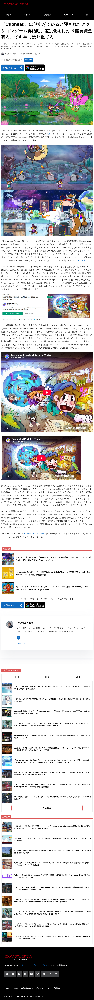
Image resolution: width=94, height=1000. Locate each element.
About (7, 988)
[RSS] (56, 974)
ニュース (38, 54)
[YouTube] (7, 974)
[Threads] (31, 974)
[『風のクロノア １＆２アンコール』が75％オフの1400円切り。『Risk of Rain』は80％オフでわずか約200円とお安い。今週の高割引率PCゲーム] (7, 937)
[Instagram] (19, 974)
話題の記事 (47, 15)
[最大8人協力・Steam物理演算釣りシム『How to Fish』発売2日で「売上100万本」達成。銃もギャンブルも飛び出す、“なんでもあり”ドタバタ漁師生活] (7, 864)
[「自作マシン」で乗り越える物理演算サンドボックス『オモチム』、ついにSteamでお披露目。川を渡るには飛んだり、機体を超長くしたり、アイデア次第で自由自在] (7, 827)
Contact (15, 988)
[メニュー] (89, 5)
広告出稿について (27, 988)
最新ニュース (68, 15)
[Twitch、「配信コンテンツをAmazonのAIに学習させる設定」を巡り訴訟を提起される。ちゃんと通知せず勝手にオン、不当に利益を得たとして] (7, 876)
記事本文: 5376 (21, 643)
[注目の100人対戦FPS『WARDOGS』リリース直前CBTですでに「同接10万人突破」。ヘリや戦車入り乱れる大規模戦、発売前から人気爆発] (7, 852)
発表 (49, 134)
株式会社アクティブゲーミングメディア (34, 965)
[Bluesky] (13, 974)
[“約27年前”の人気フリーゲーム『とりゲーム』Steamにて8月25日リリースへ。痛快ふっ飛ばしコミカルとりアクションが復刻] (7, 839)
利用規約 (57, 988)
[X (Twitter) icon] (18, 638)
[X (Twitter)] (25, 974)
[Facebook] (44, 974)
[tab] (16, 677)
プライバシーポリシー (43, 988)
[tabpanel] (47, 746)
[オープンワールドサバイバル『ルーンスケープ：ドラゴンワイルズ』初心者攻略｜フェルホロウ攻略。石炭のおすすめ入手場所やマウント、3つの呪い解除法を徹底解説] (7, 925)
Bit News (28, 60)
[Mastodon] (37, 974)
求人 (87, 15)
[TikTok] (50, 974)
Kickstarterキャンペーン (35, 533)
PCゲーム (27, 15)
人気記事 (8, 15)
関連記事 (81, 260)
